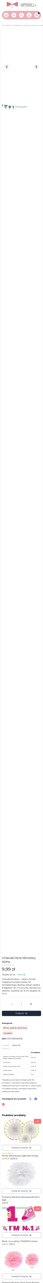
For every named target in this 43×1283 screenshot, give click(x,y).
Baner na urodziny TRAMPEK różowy (20, 1241)
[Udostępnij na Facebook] (35, 1098)
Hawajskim (7, 1033)
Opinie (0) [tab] (16, 1045)
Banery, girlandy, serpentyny (15, 1028)
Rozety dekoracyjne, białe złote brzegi (20, 1156)
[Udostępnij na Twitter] (30, 1099)
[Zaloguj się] (29, 15)
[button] (21, 1147)
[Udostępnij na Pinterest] (3, 1104)
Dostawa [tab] (5, 1045)
